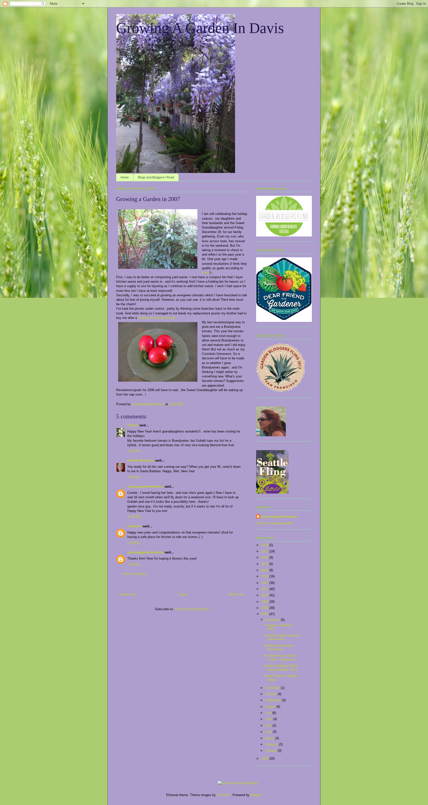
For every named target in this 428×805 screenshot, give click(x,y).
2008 (265, 608)
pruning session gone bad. (157, 318)
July (268, 713)
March (270, 738)
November (273, 688)
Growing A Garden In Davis (200, 28)
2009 (265, 602)
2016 (265, 557)
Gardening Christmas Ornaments (279, 647)
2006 (265, 758)
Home (125, 177)
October (271, 694)
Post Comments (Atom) (192, 609)
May (268, 725)
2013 (265, 576)
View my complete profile (274, 523)
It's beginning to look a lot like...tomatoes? (280, 657)
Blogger (255, 795)
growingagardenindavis (145, 486)
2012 (265, 583)
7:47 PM (133, 543)
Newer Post (128, 594)
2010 (265, 595)
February (272, 744)
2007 (265, 614)
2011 (265, 589)
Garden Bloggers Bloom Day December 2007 (281, 667)
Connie (132, 425)
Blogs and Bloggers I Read (156, 177)
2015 (265, 564)
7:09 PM (133, 477)
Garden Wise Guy (140, 460)
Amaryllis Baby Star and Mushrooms (281, 637)
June (269, 719)
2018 (265, 545)
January (271, 750)
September (273, 700)
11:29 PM (134, 517)
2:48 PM (133, 451)
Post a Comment (134, 574)
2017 (265, 551)
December (273, 620)
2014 (265, 570)
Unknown (134, 526)
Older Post (236, 594)
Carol (205, 272)
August (270, 706)
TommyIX (224, 795)
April (269, 732)
